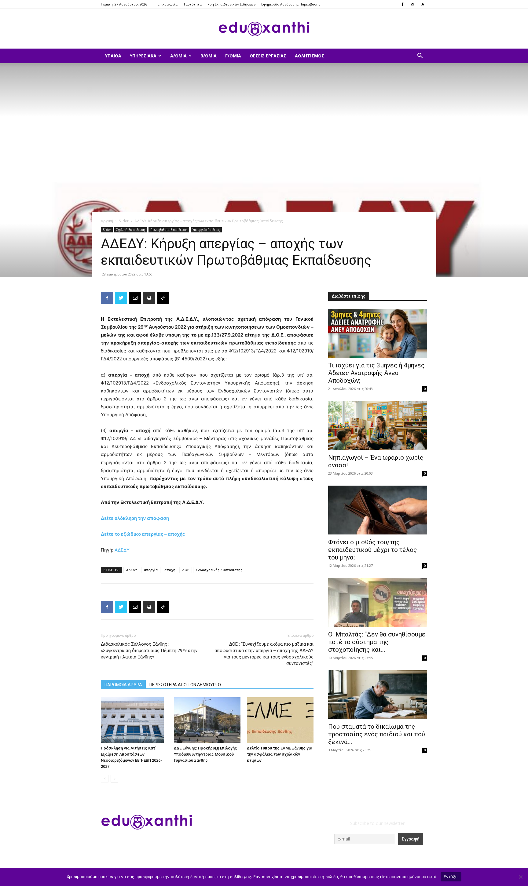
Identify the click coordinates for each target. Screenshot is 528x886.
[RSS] (422, 4)
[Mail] (412, 4)
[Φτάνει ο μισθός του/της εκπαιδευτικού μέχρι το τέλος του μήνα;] (377, 510)
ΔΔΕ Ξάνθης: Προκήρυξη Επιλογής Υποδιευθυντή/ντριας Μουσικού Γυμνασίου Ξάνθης (205, 754)
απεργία (151, 569)
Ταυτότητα (192, 4)
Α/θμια (178, 56)
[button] (420, 56)
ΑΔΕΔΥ (122, 550)
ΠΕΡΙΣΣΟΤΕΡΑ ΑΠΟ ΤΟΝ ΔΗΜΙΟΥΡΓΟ (185, 684)
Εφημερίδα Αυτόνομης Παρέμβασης (290, 4)
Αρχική (107, 221)
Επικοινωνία (168, 4)
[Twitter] (121, 298)
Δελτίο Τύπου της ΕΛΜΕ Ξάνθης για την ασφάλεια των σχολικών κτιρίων (279, 754)
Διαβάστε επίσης (348, 296)
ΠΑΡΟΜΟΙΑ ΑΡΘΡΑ (123, 684)
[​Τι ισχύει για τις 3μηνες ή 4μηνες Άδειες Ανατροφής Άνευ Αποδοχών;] (377, 333)
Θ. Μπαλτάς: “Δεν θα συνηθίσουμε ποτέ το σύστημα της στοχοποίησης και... (377, 642)
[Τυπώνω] (149, 298)
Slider (124, 221)
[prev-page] (104, 778)
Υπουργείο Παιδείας (206, 230)
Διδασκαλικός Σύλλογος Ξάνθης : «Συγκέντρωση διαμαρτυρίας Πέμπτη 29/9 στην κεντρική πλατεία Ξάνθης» (149, 650)
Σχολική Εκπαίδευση (130, 230)
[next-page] (114, 778)
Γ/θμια (233, 56)
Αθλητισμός (309, 56)
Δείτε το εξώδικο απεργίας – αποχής (143, 534)
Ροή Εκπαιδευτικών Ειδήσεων (231, 4)
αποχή (169, 569)
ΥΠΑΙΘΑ (113, 56)
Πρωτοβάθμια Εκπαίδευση (168, 230)
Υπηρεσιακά (143, 56)
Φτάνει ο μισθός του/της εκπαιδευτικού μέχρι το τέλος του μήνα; (372, 549)
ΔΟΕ (185, 569)
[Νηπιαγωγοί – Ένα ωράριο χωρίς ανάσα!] (377, 425)
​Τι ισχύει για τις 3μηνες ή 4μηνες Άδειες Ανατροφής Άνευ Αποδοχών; (376, 373)
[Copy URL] (163, 298)
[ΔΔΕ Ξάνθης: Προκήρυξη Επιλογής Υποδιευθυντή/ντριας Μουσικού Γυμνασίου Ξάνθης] (207, 720)
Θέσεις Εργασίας (268, 56)
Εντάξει (451, 876)
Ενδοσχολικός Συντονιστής (219, 569)
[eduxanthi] (264, 29)
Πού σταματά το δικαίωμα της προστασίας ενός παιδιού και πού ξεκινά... (376, 734)
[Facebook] (402, 4)
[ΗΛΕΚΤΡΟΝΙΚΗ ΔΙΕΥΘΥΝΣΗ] (135, 298)
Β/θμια (208, 56)
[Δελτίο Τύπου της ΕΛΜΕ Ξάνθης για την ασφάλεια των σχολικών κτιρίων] (280, 720)
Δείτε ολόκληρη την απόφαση (135, 518)
